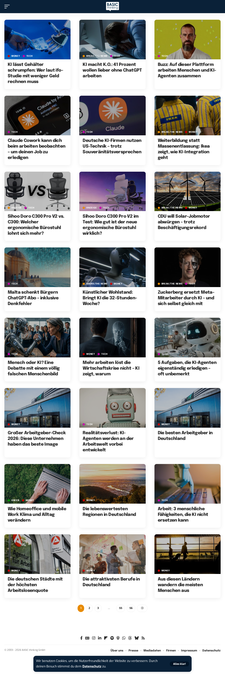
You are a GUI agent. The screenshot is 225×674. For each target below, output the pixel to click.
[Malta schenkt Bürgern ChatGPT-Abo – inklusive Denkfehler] (37, 267)
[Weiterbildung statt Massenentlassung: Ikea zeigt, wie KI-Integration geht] (187, 115)
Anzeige (16, 208)
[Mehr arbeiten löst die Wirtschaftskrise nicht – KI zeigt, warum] (112, 337)
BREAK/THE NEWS (96, 56)
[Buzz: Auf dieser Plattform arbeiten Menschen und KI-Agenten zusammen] (187, 39)
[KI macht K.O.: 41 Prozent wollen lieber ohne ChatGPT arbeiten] (112, 39)
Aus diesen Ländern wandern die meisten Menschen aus (180, 585)
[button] (179, 664)
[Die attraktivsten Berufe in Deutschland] (112, 554)
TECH (29, 56)
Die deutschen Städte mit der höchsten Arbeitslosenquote (35, 585)
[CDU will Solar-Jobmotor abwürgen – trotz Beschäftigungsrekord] (187, 191)
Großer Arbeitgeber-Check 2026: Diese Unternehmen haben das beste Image (37, 439)
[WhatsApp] (124, 638)
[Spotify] (112, 638)
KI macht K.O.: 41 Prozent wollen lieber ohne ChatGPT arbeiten (112, 70)
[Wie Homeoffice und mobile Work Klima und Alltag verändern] (37, 484)
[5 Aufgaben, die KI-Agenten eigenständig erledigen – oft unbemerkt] (187, 337)
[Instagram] (93, 638)
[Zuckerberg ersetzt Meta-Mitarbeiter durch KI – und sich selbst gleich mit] (187, 267)
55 (120, 608)
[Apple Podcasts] (118, 638)
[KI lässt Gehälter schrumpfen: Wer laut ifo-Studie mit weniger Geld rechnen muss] (37, 39)
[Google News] (87, 638)
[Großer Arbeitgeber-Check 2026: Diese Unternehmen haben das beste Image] (37, 408)
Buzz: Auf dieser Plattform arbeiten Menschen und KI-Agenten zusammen (187, 70)
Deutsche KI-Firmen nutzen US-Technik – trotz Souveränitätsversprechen (112, 146)
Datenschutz (91, 666)
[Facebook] (81, 638)
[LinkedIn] (99, 638)
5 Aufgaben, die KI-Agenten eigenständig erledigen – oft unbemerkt (187, 368)
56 (130, 608)
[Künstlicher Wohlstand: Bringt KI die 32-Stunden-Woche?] (112, 267)
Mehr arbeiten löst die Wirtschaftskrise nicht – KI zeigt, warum (111, 368)
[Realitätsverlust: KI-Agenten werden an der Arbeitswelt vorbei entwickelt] (112, 408)
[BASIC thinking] (112, 7)
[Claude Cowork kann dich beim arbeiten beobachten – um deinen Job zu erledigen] (37, 115)
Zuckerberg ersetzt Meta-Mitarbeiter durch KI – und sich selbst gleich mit (186, 298)
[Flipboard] (106, 638)
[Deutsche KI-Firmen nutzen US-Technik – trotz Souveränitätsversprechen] (112, 115)
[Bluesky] (136, 638)
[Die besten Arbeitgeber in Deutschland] (187, 408)
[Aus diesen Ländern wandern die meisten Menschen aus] (187, 554)
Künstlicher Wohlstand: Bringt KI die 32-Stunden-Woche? (110, 298)
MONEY (15, 56)
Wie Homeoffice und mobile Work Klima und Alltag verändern (37, 515)
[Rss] (143, 638)
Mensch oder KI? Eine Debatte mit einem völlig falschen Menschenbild (34, 368)
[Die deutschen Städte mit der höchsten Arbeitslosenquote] (37, 554)
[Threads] (130, 638)
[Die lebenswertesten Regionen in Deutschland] (112, 484)
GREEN (15, 500)
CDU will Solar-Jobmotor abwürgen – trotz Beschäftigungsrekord (184, 222)
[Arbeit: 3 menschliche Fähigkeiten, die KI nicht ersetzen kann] (187, 484)
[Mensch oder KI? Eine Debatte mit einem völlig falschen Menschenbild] (37, 337)
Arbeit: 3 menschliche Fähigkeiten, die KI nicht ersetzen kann (183, 515)
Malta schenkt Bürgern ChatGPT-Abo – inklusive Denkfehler (33, 298)
